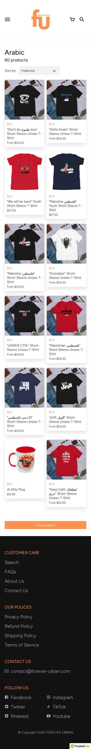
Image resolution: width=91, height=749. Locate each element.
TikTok (59, 707)
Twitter (18, 707)
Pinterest (20, 716)
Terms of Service (22, 645)
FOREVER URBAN (59, 732)
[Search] (81, 20)
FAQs (10, 572)
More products (45, 525)
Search (12, 562)
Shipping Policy (20, 635)
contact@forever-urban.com (40, 671)
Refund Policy (19, 626)
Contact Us (16, 590)
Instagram (63, 697)
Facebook (21, 697)
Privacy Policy (18, 617)
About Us (14, 581)
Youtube (61, 716)
